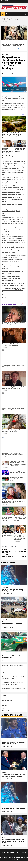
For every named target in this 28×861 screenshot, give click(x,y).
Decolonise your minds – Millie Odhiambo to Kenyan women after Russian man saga (12, 278)
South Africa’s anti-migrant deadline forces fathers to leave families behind (12, 623)
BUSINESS (7, 546)
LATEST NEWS (5, 54)
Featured (4, 698)
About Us (10, 854)
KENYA (12, 546)
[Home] (3, 14)
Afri (14, 73)
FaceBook (5, 298)
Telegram (5, 301)
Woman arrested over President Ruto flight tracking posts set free (13, 590)
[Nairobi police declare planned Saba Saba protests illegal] (14, 727)
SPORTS (4, 708)
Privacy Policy (10, 852)
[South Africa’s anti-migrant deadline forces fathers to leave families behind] (14, 607)
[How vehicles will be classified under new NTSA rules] (14, 641)
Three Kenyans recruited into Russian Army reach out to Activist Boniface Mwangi (13, 290)
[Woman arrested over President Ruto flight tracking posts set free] (14, 575)
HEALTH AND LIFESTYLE (8, 700)
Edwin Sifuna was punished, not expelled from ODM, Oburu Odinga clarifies (12, 199)
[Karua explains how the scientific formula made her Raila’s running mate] (14, 825)
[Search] (26, 14)
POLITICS (4, 705)
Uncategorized (5, 710)
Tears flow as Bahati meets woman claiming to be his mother (20, 553)
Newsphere (24, 857)
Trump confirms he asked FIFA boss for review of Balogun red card (13, 775)
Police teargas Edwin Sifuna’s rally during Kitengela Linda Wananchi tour (8, 553)
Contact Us (17, 854)
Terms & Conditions (20, 852)
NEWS (16, 546)
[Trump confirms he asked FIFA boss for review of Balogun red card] (14, 760)
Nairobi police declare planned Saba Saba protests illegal (13, 742)
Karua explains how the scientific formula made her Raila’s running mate (13, 841)
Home (3, 852)
